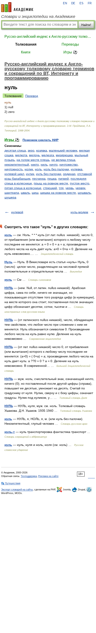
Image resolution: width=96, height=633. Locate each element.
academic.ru (17, 7)
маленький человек (63, 150)
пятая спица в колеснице (22, 188)
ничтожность (13, 169)
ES (81, 3)
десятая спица (15, 150)
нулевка (76, 169)
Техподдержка (29, 476)
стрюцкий (50, 188)
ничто (53, 164)
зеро (31, 150)
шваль (25, 192)
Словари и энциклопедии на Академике (38, 16)
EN (65, 3)
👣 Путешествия (10, 483)
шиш (35, 192)
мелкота (21, 155)
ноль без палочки (56, 169)
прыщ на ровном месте (51, 183)
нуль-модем (79, 212)
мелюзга (48, 155)
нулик (30, 174)
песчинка (39, 178)
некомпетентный (16, 164)
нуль (8, 235)
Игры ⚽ (70, 52)
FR (90, 3)
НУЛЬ (8, 288)
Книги (25, 52)
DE (73, 3)
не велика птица (63, 160)
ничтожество (68, 164)
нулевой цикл (14, 174)
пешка (51, 178)
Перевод (31, 96)
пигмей (63, 178)
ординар (69, 174)
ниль (44, 164)
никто (35, 164)
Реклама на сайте (48, 476)
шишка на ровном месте (58, 192)
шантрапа (11, 192)
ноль (38, 169)
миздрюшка (64, 155)
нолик (29, 169)
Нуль (8, 262)
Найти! (86, 25)
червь (69, 188)
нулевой (17, 212)
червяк (80, 188)
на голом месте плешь (33, 160)
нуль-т (9, 432)
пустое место (79, 183)
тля (61, 188)
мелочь (34, 155)
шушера (10, 197)
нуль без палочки (48, 174)
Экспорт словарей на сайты (17, 489)
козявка (41, 150)
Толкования (25, 44)
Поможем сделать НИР (40, 140)
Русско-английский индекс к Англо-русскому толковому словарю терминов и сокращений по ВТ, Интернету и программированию (48, 36)
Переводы (70, 44)
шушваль (84, 192)
